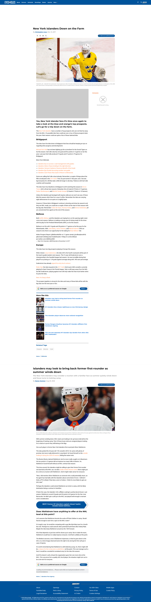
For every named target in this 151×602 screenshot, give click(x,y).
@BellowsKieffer (56, 234)
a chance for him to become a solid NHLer (51, 549)
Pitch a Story (57, 590)
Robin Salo (39, 267)
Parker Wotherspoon (42, 191)
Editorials (45, 349)
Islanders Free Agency (47, 576)
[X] (141, 2)
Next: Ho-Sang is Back (43, 277)
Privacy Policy (78, 590)
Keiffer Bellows (44, 218)
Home (38, 356)
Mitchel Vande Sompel (59, 191)
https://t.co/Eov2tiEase (69, 237)
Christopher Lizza (41, 32)
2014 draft (53, 178)
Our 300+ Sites (94, 587)
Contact (76, 587)
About (38, 587)
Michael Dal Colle (41, 149)
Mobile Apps (110, 587)
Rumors (24, 2)
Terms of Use (93, 590)
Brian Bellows (74, 231)
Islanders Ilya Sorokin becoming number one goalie (54, 170)
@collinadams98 (79, 234)
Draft (51, 349)
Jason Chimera (61, 228)
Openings (56, 587)
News (18, 2)
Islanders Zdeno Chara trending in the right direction (54, 166)
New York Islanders (45, 131)
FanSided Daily (41, 590)
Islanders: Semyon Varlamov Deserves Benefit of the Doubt (56, 168)
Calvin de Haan (56, 208)
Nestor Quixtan (40, 381)
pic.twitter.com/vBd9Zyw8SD (45, 239)
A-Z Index (77, 593)
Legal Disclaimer (41, 593)
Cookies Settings (94, 593)
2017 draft (61, 267)
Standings (38, 2)
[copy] (46, 36)
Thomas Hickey (66, 208)
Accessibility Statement (60, 593)
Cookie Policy (110, 590)
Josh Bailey (51, 228)
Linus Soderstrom (50, 253)
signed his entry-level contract (61, 263)
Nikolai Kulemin (74, 228)
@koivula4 (39, 237)
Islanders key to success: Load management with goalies (56, 164)
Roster (44, 2)
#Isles (38, 234)
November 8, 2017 (64, 241)
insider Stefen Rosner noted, (68, 469)
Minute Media (27, 597)
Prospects (39, 349)
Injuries (50, 2)
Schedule (30, 2)
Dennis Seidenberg (81, 208)
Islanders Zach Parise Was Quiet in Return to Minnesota (55, 172)
